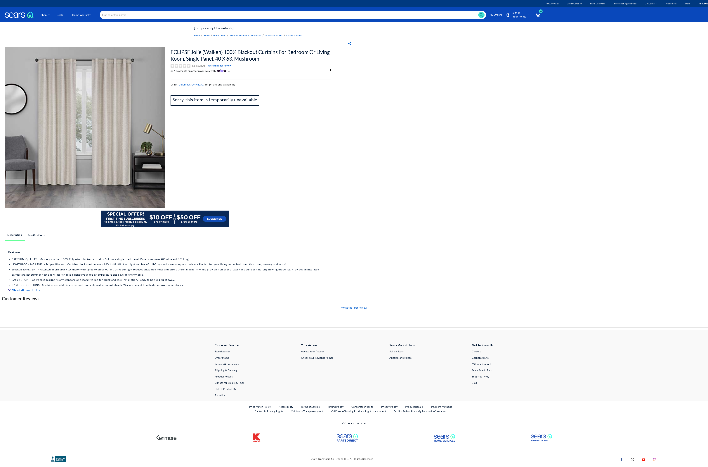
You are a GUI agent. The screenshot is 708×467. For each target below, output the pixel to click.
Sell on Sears (396, 351)
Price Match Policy (260, 406)
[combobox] (293, 15)
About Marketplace (400, 357)
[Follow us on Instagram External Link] (654, 459)
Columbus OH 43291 (191, 84)
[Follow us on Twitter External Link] (632, 459)
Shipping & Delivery (226, 370)
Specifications (36, 235)
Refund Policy (335, 406)
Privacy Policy (389, 406)
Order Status (222, 357)
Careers (476, 351)
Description (14, 234)
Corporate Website (362, 406)
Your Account (310, 345)
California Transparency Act (307, 411)
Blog (474, 382)
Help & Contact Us (225, 389)
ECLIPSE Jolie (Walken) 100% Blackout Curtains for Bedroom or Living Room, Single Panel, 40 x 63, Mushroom (250, 55)
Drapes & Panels (294, 35)
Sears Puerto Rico (482, 370)
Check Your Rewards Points (317, 357)
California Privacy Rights (269, 411)
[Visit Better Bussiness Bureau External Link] (58, 458)
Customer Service (227, 345)
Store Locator (222, 351)
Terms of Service (310, 406)
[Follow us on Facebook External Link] (621, 459)
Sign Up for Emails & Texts (229, 382)
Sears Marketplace (402, 345)
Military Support (481, 363)
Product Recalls (224, 376)
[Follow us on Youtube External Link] (643, 459)
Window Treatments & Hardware (245, 35)
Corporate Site (480, 357)
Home (197, 35)
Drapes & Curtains (273, 35)
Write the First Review (219, 65)
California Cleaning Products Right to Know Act (358, 411)
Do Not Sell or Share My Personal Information (420, 411)
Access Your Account (313, 351)
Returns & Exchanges (227, 363)
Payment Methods (441, 406)
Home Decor (219, 35)
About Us (220, 395)
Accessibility (286, 406)
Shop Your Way (480, 376)
